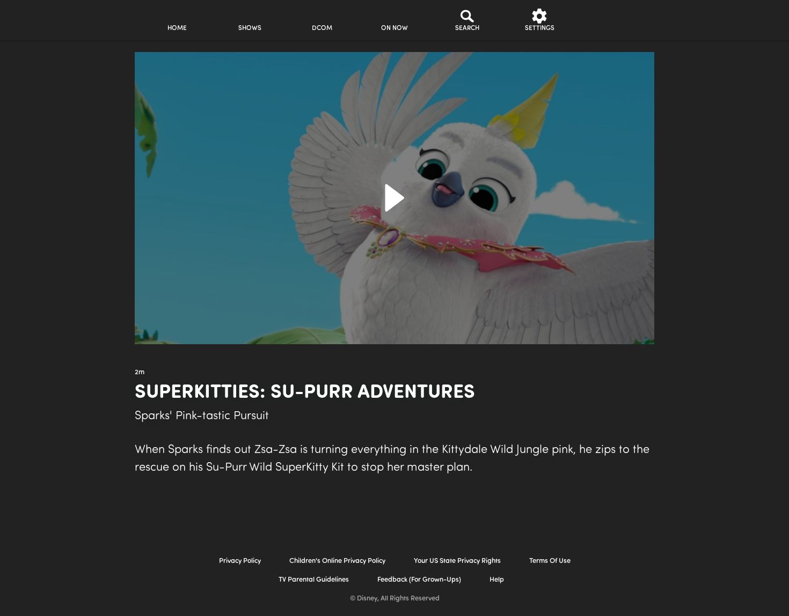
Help (497, 579)
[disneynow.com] (45, 18)
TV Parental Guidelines (314, 579)
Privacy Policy (240, 561)
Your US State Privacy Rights (457, 561)
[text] (139, 372)
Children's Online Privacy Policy (337, 561)
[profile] (612, 20)
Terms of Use (550, 561)
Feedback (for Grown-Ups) (419, 579)
